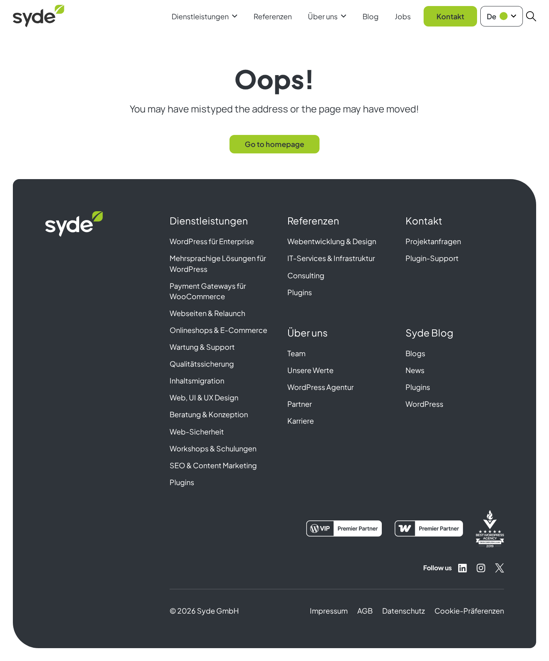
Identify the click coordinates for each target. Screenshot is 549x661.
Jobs (403, 16)
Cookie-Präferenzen (469, 610)
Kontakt (450, 16)
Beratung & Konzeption (209, 414)
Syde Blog (429, 332)
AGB (365, 610)
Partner (299, 403)
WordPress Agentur (320, 387)
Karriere (300, 420)
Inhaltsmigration (197, 380)
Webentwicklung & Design (331, 241)
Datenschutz (403, 610)
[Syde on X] (499, 567)
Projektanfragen (433, 241)
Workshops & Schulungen (213, 448)
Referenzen (273, 16)
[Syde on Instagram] (481, 567)
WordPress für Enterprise (212, 241)
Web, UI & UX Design (204, 397)
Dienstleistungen (200, 16)
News (415, 370)
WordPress (424, 403)
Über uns (323, 16)
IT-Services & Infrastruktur (331, 258)
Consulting (305, 275)
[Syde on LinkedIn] (462, 568)
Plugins (182, 482)
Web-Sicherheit (197, 431)
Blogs (415, 353)
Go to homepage (274, 144)
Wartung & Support (202, 346)
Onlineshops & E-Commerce (218, 330)
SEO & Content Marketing (213, 465)
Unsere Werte (310, 370)
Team (296, 353)
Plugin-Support (432, 258)
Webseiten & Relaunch (207, 313)
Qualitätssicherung (202, 363)
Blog (371, 16)
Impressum (329, 610)
